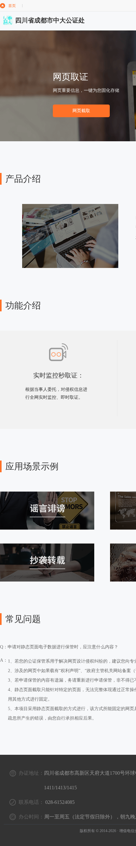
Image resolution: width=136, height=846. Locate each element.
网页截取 (81, 110)
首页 (12, 5)
